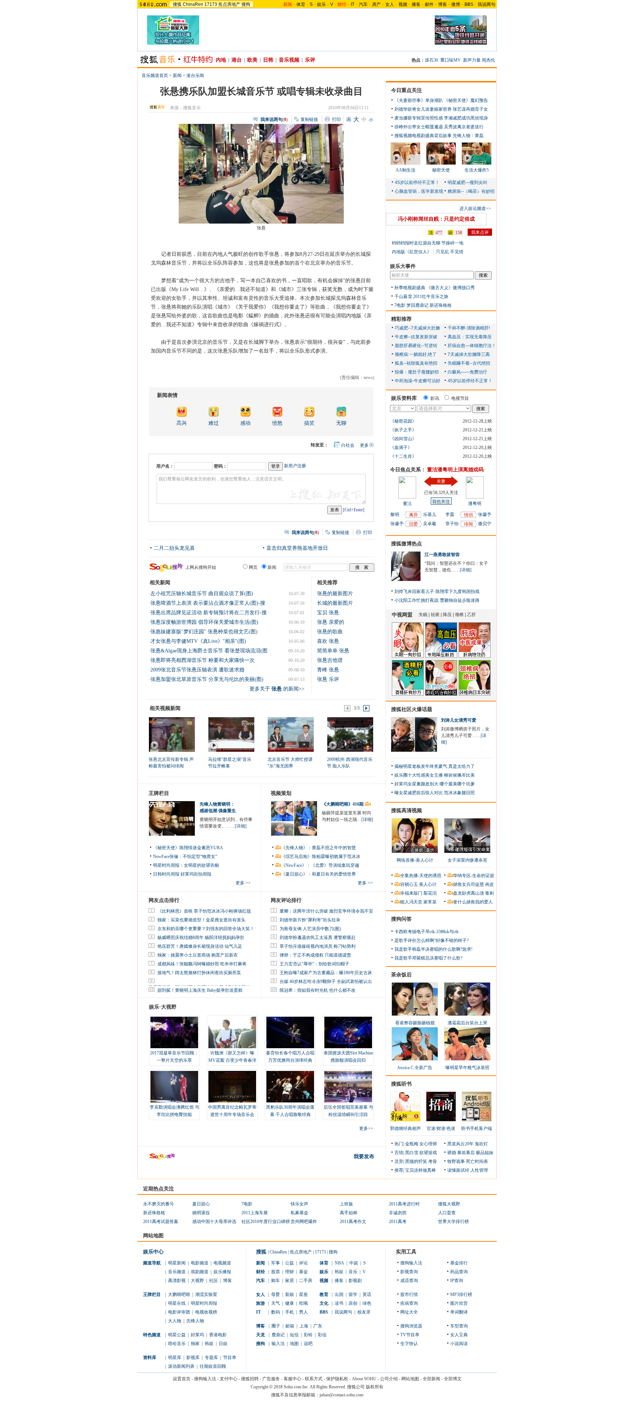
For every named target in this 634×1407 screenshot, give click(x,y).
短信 (294, 1334)
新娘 (289, 1294)
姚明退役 (201, 1212)
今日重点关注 (406, 90)
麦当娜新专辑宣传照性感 (418, 118)
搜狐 (177, 4)
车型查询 (459, 1326)
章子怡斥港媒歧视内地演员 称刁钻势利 (318, 946)
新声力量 (472, 60)
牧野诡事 (456, 1161)
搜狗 (245, 4)
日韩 (268, 60)
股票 (275, 1271)
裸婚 (451, 1152)
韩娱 (209, 1343)
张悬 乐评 (328, 679)
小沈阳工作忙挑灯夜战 (416, 600)
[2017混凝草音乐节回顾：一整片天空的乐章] (174, 1032)
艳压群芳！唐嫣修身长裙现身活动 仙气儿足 (199, 946)
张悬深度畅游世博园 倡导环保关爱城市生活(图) (204, 622)
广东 (317, 1326)
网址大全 (409, 1312)
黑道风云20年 (460, 1143)
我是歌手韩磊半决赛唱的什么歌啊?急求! (433, 949)
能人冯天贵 (411, 902)
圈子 (276, 1326)
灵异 (398, 1161)
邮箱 (289, 1326)
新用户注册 (295, 465)
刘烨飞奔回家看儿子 (414, 591)
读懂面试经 (458, 1170)
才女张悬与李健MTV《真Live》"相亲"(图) (198, 641)
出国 (339, 1294)
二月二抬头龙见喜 (174, 548)
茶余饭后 (401, 974)
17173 (210, 4)
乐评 (310, 60)
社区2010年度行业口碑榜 (265, 1221)
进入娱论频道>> (475, 208)
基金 (303, 1271)
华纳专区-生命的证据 (473, 875)
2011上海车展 (254, 1212)
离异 (413, 515)
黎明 (394, 514)
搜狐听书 (401, 1084)
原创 (353, 1303)
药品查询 (459, 1271)
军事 (275, 1263)
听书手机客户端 (476, 1128)
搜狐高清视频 (406, 810)
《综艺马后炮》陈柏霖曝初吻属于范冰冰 (320, 856)
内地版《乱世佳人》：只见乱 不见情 (427, 251)
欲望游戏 (428, 1152)
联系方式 (314, 1378)
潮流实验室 (206, 1294)
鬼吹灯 (481, 1143)
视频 (402, 4)
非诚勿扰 (398, 1212)
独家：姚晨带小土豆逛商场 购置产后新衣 (197, 955)
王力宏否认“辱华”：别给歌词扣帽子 (314, 963)
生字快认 (409, 1343)
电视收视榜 (206, 1312)
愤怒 (277, 423)
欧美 (252, 60)
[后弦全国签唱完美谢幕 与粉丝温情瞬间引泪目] (348, 1087)
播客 (416, 4)
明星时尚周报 (204, 1303)
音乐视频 (289, 60)
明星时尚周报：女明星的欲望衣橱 (186, 865)
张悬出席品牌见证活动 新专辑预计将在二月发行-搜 (208, 612)
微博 (455, 4)
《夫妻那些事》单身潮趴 (418, 100)
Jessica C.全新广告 (414, 1067)
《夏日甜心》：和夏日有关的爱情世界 (318, 874)
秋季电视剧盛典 (409, 287)
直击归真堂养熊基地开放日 (297, 548)
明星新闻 (177, 1263)
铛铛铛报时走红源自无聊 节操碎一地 (427, 243)
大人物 (174, 1320)
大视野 (197, 1280)
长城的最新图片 (335, 603)
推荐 (398, 1170)
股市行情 (409, 1294)
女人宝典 (459, 1334)
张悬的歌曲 (330, 631)
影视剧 (355, 1280)
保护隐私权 (337, 1378)
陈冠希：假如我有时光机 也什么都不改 (318, 990)
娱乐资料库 (404, 398)
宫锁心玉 (409, 884)
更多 (364, 445)
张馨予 (397, 523)
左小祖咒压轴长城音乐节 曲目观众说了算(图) (201, 593)
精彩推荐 (401, 319)
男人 (303, 1312)
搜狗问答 (401, 919)
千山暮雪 (403, 296)
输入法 (278, 1343)
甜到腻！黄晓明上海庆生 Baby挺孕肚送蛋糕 (200, 990)
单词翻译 (459, 1312)
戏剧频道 (199, 1271)
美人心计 (428, 884)
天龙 (260, 1334)
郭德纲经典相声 (405, 1128)
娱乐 (321, 4)
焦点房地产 (229, 4)
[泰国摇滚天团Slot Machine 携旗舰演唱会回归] (348, 1032)
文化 (324, 1303)
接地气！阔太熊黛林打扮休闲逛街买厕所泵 (199, 972)
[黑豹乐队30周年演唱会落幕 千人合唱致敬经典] (290, 1087)
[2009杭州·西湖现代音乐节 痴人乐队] (350, 734)
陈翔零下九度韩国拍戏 (458, 591)
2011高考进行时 (404, 1204)
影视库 (193, 1357)
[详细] (241, 826)
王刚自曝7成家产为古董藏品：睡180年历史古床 (326, 972)
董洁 (407, 503)
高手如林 (348, 1212)
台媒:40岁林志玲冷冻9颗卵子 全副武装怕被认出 (326, 981)
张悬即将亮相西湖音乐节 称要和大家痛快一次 (202, 660)
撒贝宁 (484, 523)
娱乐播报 (222, 1271)
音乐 (353, 1271)
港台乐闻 (195, 75)
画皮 (489, 884)
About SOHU (364, 1378)
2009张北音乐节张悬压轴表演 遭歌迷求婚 (197, 670)
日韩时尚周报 (166, 874)
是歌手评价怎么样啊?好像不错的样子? (431, 940)
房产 (376, 4)
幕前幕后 (466, 1152)
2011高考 (398, 1221)
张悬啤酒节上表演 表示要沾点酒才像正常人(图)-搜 (207, 603)
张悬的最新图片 (335, 593)
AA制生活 (405, 170)
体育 (300, 4)
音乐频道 (177, 1271)
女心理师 (428, 1143)
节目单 (229, 1357)
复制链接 (309, 119)
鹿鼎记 (278, 1334)
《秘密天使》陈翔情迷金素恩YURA (188, 847)
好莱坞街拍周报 (196, 874)
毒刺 (489, 893)
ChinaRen (193, 4)
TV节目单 (409, 1334)
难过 (213, 423)
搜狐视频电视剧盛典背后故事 (423, 135)
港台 (237, 60)
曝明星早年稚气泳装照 (467, 1067)
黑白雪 (411, 1152)
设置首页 (181, 1378)
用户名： (165, 466)
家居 (289, 1280)
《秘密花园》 (403, 421)
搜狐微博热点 (406, 543)
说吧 (308, 1343)
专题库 (211, 1357)
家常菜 (430, 902)
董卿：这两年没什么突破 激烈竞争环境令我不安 (326, 911)
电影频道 (199, 1263)
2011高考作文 (353, 1221)
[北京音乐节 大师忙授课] (290, 734)
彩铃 (308, 1334)
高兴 (181, 423)
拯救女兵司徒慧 (468, 884)
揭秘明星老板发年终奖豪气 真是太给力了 (434, 766)
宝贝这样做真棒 (420, 1170)
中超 (353, 1263)
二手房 (305, 1280)
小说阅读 (459, 1343)
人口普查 (447, 1212)
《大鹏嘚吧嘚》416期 (343, 804)
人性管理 (479, 1170)
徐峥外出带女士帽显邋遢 (418, 126)
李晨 (449, 514)
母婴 (275, 1294)
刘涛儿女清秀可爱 (458, 720)
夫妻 (441, 481)
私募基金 (299, 1212)
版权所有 (374, 1386)
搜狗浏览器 (411, 1326)
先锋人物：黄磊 (468, 135)
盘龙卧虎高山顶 (468, 893)
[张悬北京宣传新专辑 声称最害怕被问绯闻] (171, 734)
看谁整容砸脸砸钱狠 (415, 1022)
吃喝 (303, 1303)
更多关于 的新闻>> (277, 689)
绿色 (366, 1303)
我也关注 (441, 501)
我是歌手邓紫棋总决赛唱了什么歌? (428, 958)
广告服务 (271, 1378)
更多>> (366, 1128)
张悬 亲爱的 (330, 622)
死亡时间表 (477, 1161)
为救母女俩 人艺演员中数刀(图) (310, 928)
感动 (245, 423)
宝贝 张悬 (328, 612)
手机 (289, 1312)
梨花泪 (430, 893)
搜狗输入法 (411, 1263)
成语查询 (409, 1280)
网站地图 (410, 1378)
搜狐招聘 (250, 1378)
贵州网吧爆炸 (304, 1221)
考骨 (432, 1161)
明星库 (174, 1357)
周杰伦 (488, 60)
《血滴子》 (401, 447)
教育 (324, 1294)
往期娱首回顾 (213, 1366)
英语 (366, 1294)
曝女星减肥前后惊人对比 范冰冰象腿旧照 (434, 792)
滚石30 (431, 60)
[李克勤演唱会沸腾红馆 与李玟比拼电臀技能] (174, 1087)
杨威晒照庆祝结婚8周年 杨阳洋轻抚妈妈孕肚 (200, 937)
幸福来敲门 (411, 893)
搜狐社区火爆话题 (411, 709)
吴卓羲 (429, 523)
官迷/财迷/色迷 (441, 1128)
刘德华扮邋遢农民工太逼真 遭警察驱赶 (318, 937)
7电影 (399, 305)
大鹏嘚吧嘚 (179, 1294)
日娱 (223, 1343)
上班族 (346, 1204)
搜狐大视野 (449, 1204)
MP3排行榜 (461, 1294)
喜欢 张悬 (328, 641)
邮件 (429, 4)
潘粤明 (474, 503)
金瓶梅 (411, 1143)
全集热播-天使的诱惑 (420, 875)
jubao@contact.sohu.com (341, 1394)
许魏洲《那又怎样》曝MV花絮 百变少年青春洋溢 (232, 1060)
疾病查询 (409, 1303)
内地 (221, 60)
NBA (339, 1263)
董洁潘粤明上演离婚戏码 (455, 469)
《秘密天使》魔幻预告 (466, 100)
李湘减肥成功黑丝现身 (466, 118)
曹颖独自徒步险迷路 (460, 600)
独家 (195, 1343)
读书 (339, 1303)
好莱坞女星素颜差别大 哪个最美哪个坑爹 (434, 784)
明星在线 (177, 1303)
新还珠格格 (441, 305)
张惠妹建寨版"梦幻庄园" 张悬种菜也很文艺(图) (204, 631)
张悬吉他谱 (330, 660)
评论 (303, 1263)
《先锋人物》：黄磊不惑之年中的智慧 (318, 847)
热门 (398, 1143)
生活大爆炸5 (476, 170)
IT (352, 4)
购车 (275, 1280)
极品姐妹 (484, 1152)
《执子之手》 (403, 429)
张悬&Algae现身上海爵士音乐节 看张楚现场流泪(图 (208, 650)
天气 (275, 1303)
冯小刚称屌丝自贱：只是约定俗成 (436, 219)
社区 (213, 1280)
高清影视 (177, 1280)
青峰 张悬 (328, 670)
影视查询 (409, 1271)
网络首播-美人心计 (415, 860)
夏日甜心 (201, 1204)
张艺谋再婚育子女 (470, 109)
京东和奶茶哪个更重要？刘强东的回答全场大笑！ (205, 928)
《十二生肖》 (403, 456)
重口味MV (450, 60)
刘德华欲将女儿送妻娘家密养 (423, 109)
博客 (442, 4)
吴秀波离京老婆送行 (464, 126)
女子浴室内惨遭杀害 (467, 860)
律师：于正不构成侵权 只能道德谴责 (315, 955)
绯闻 (468, 524)
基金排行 (459, 1263)
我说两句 (486, 4)
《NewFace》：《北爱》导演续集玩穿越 (320, 865)
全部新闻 (431, 1378)
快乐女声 (299, 1204)
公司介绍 (389, 1378)
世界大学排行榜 (453, 1221)
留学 (353, 1294)
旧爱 (413, 524)
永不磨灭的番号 (158, 1204)
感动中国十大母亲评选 (214, 1221)
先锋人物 (195, 1320)
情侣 (468, 515)
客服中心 (292, 1378)
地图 (294, 1343)
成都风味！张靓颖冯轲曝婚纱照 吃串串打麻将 (202, 963)
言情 (398, 1152)
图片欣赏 (459, 1303)
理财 (289, 1271)
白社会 (347, 445)
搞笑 (309, 423)
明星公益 (177, 1334)
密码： (220, 466)
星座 (303, 1294)
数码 (275, 1312)
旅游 (260, 1303)
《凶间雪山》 (403, 438)
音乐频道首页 (155, 75)
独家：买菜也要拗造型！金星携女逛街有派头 (201, 919)
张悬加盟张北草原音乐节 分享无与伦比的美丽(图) (206, 679)
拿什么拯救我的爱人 (473, 902)
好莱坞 (197, 1334)
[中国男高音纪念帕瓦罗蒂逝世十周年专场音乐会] (232, 1087)
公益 (289, 1263)
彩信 (322, 1334)
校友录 (364, 1312)
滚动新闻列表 (181, 1366)
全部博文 (453, 1378)
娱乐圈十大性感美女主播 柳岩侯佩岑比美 (434, 775)
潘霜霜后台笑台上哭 (467, 1022)
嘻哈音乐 (177, 1343)
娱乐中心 (153, 1252)
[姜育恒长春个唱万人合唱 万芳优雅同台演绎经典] (290, 1032)
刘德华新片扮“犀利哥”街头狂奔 (310, 919)
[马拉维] (231, 734)
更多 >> (243, 882)
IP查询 (456, 1280)
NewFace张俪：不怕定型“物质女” (185, 856)
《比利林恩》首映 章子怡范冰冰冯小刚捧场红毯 (204, 911)
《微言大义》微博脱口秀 (450, 287)
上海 (303, 1326)
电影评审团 (179, 1312)
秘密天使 (441, 170)
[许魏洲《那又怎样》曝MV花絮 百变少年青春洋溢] (232, 1032)
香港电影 (218, 1334)
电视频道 (222, 1263)
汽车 (363, 4)
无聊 (341, 423)
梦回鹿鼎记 (418, 305)
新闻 (177, 75)
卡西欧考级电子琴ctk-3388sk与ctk (426, 931)
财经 (260, 1271)
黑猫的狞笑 (416, 1161)
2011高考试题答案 (160, 1221)
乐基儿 (429, 514)
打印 (336, 119)
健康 (289, 1303)
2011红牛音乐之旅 (430, 296)
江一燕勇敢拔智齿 (442, 554)
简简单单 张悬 (333, 650)
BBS (468, 4)
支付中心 (228, 1378)
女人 (389, 4)
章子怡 (452, 523)
